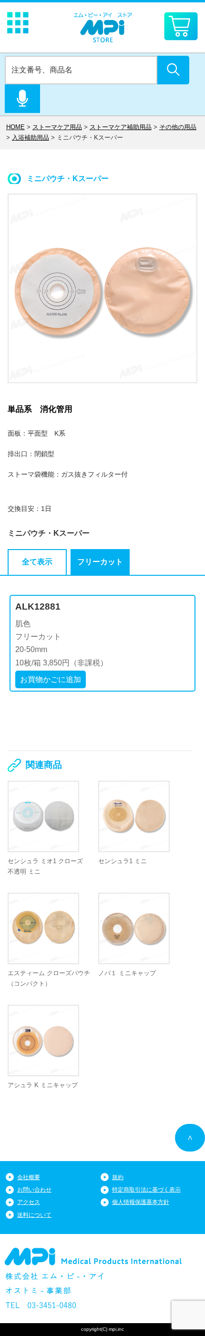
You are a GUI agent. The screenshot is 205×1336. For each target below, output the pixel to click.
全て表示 (37, 562)
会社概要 (28, 1177)
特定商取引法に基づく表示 (146, 1189)
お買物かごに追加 (50, 679)
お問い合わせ (34, 1189)
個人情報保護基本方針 (140, 1202)
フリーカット (100, 562)
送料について (34, 1215)
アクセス (28, 1202)
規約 (117, 1177)
